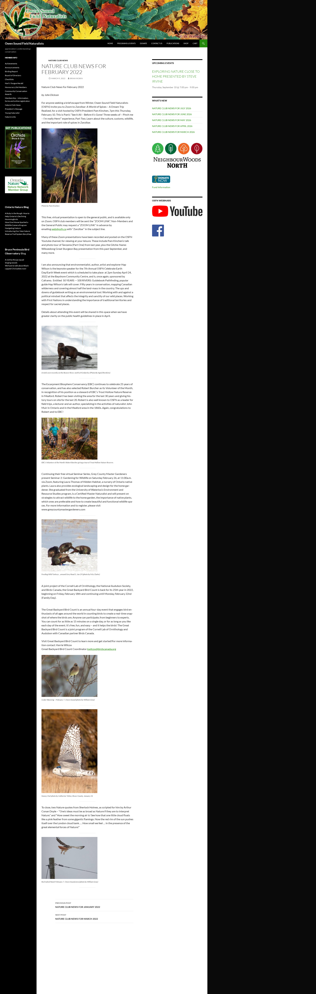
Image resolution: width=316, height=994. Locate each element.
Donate (143, 43)
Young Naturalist (12, 113)
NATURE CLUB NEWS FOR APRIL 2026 (172, 126)
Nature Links (10, 117)
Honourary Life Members (16, 87)
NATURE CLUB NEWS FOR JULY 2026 (171, 108)
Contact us (156, 43)
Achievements (11, 63)
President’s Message (13, 109)
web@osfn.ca (59, 229)
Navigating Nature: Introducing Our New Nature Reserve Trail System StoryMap (18, 231)
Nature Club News (58, 60)
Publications (173, 43)
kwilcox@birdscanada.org (101, 648)
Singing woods (11, 262)
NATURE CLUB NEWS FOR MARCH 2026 (173, 132)
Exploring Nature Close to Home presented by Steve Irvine (176, 76)
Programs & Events (126, 43)
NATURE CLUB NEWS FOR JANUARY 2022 (77, 905)
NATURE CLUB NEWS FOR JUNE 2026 (172, 114)
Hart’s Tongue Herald (14, 83)
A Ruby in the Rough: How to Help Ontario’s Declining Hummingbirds (17, 216)
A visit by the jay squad (14, 259)
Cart (195, 43)
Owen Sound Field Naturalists (24, 43)
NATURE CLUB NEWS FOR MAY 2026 (171, 120)
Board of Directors (13, 75)
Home (110, 43)
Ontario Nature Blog (17, 207)
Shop (186, 43)
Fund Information (161, 187)
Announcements (12, 67)
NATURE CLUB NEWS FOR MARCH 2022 (76, 917)
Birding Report (11, 71)
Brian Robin (76, 78)
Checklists (9, 79)
